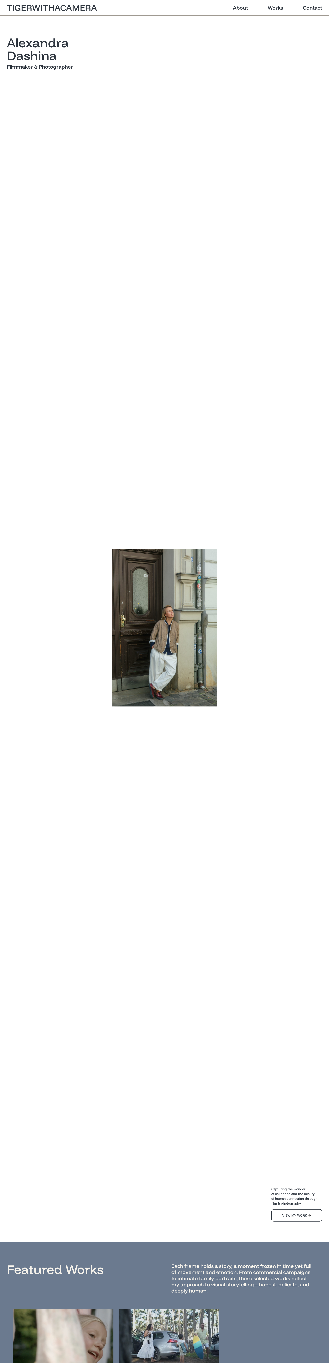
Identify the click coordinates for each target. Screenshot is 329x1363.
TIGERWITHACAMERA (52, 7)
